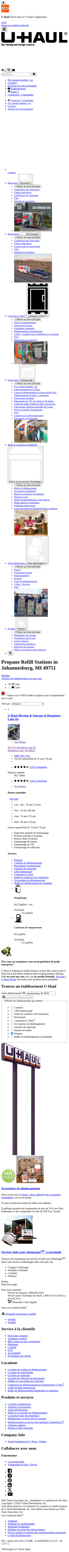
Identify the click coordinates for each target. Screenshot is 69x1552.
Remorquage (14, 234)
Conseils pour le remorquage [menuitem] (27, 246)
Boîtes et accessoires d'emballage (25, 482)
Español (12, 1322)
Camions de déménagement (28, 863)
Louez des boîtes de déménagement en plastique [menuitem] (35, 508)
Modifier (5, 675)
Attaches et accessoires (19, 1407)
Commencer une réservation (26, 240)
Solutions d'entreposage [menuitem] (24, 505)
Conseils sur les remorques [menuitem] (26, 195)
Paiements (13, 1344)
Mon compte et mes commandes (24, 1341)
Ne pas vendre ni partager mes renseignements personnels (37, 1532)
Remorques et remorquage (27, 865)
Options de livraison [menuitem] (23, 325)
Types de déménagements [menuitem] (25, 581)
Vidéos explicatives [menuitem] (22, 192)
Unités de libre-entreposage (21, 1387)
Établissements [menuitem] (18, 88)
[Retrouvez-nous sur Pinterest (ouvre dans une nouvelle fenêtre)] (10, 1481)
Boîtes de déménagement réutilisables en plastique (33, 1390)
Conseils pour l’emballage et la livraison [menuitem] (36, 334)
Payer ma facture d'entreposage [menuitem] (28, 409)
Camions (18, 1007)
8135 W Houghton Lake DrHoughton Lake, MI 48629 (22, 749)
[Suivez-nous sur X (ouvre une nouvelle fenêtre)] (10, 1491)
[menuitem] (41, 240)
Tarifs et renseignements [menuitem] (25, 322)
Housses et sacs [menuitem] (21, 497)
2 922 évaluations (38, 767)
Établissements (19, 1535)
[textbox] (41, 993)
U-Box (37, 315)
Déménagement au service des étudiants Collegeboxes (36, 1422)
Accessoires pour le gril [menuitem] (24, 638)
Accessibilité (14, 1353)
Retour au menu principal (28, 186)
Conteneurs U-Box (23, 874)
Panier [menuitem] (14, 92)
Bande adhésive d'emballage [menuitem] (26, 502)
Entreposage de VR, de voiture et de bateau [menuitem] (33, 401)
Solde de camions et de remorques (31, 877)
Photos (20, 742)
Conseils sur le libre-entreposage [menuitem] (28, 415)
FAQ (10, 1350)
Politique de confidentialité (21, 1523)
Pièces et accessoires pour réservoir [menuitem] (30, 649)
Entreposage (27, 380)
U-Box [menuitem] (17, 316)
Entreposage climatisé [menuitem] (24, 398)
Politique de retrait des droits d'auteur (26, 1529)
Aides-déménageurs (36, 563)
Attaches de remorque (25, 868)
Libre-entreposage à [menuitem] (26, 389)
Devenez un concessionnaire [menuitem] (22, 85)
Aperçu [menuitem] (17, 569)
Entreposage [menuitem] (13, 380)
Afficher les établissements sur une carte (21, 678)
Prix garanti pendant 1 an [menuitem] (20, 80)
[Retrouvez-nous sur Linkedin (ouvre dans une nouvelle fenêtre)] (10, 1486)
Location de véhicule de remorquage (26, 1378)
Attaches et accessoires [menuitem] (24, 201)
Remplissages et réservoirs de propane (27, 1418)
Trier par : (6, 703)
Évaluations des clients (19, 1356)
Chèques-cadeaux (17, 1425)
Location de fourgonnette (20, 1372)
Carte (17, 687)
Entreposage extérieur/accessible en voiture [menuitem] (33, 407)
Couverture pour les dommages (23, 1415)
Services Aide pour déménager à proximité (31, 1252)
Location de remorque (19, 1375)
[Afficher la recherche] (9, 70)
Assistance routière (17, 1338)
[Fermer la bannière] (3, 3)
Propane (21, 629)
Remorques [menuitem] (13, 183)
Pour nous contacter (18, 1335)
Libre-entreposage (23, 871)
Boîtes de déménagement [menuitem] (25, 488)
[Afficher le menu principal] (4, 29)
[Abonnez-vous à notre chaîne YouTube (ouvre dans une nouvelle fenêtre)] (10, 1495)
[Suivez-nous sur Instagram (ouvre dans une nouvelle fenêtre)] (10, 1476)
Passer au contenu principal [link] (15, 25)
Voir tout (13, 799)
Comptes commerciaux (19, 1404)
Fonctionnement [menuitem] (21, 575)
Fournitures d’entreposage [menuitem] (26, 418)
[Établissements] (13, 70)
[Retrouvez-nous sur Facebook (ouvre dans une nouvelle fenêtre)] (10, 1472)
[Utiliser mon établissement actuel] (24, 993)
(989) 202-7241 (22, 755)
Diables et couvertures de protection (26, 1381)
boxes (25, 1194)
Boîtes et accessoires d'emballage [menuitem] (22, 444)
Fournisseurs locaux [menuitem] (23, 572)
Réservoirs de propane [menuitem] (24, 647)
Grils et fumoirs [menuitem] (21, 641)
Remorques (25, 183)
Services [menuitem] (18, 578)
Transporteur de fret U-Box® (22, 1464)
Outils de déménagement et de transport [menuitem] (32, 500)
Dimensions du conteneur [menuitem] (25, 340)
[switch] (34, 686)
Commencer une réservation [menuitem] (26, 189)
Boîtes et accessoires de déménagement (27, 1412)
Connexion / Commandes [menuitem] (21, 94)
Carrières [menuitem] (12, 83)
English (11, 1319)
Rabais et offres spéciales (20, 1428)
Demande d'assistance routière (20, 1314)
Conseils (12, 1347)
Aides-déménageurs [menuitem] (17, 563)
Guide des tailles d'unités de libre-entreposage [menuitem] (35, 404)
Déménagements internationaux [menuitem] (28, 331)
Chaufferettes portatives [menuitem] (25, 644)
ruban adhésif (36, 1194)
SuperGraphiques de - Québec (27, 1441)
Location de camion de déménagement (27, 1369)
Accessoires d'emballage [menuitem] (25, 491)
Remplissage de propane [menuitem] (25, 635)
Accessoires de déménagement (29, 880)
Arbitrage (12, 1521)
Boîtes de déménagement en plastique (33, 883)
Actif (3, 22)
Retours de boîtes (22, 1030)
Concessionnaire (16, 1461)
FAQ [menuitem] (16, 198)
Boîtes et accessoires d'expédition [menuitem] (29, 494)
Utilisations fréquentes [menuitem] (24, 328)
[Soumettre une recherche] (34, 74)
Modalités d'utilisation (19, 1526)
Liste (17, 684)
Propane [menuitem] (12, 628)
